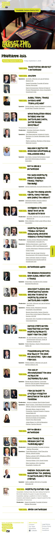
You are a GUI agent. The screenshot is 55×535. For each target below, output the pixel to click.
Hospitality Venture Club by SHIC (27, 10)
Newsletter (32, 528)
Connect (52, 251)
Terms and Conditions (45, 529)
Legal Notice (46, 524)
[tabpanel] (27, 288)
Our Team (32, 526)
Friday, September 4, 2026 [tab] (32, 61)
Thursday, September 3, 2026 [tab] (12, 61)
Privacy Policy (46, 526)
